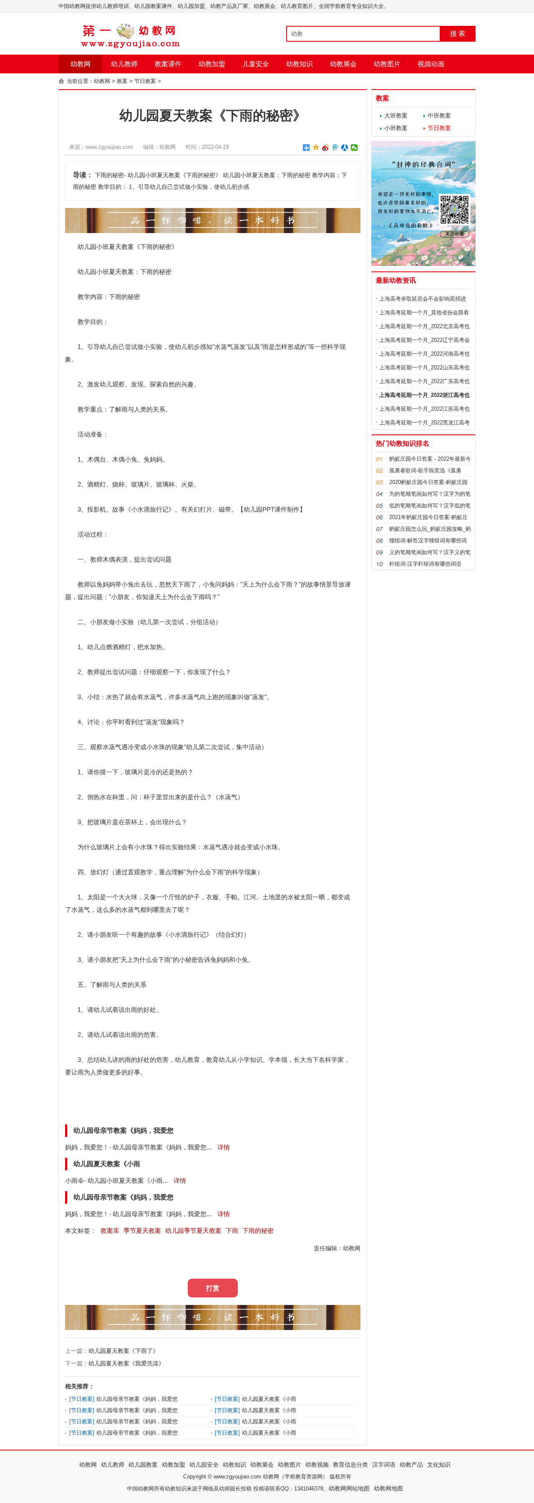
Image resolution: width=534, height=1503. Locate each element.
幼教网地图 (388, 1488)
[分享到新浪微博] (325, 147)
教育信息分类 (350, 1464)
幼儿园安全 (204, 1464)
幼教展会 (343, 64)
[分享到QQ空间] (316, 147)
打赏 (212, 1288)
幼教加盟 (212, 64)
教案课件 (168, 64)
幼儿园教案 (143, 1464)
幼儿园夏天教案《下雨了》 (123, 1350)
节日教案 (145, 81)
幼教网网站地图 (349, 1488)
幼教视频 (317, 1464)
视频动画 (431, 64)
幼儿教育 (187, 1059)
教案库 (110, 1230)
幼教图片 (387, 64)
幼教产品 (411, 1464)
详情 (223, 1147)
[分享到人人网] (344, 147)
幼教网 (81, 64)
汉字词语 (383, 1464)
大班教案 (396, 115)
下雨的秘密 (258, 1230)
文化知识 (439, 1464)
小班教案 (396, 128)
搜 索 (457, 33)
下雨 (146, 246)
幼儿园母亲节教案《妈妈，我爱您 (137, 1399)
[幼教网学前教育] (131, 46)
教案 (122, 81)
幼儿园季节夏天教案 (193, 1230)
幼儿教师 (124, 64)
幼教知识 (299, 64)
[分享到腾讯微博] (335, 147)
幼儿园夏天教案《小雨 (269, 1399)
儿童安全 (255, 64)
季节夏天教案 (142, 1230)
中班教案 (439, 115)
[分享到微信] (354, 147)
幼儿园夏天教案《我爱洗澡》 (126, 1363)
